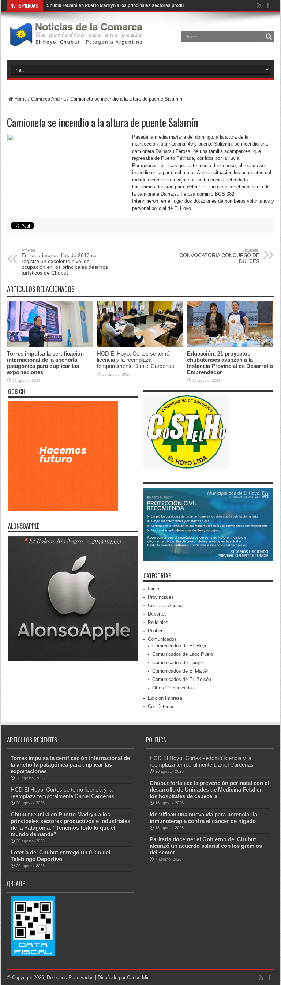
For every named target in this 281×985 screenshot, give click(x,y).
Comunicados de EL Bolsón (181, 679)
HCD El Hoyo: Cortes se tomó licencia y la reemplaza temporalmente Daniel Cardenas (135, 359)
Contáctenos (161, 706)
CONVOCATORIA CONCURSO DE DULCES (219, 256)
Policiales (158, 622)
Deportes (157, 614)
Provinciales (161, 597)
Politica (156, 631)
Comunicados (162, 639)
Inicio (153, 588)
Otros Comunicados (173, 688)
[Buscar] (268, 36)
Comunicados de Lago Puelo (182, 654)
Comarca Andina (48, 99)
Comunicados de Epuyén (178, 662)
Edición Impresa (165, 698)
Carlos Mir (138, 977)
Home (20, 99)
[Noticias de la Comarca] (76, 41)
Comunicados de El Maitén (180, 671)
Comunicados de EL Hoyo (179, 645)
